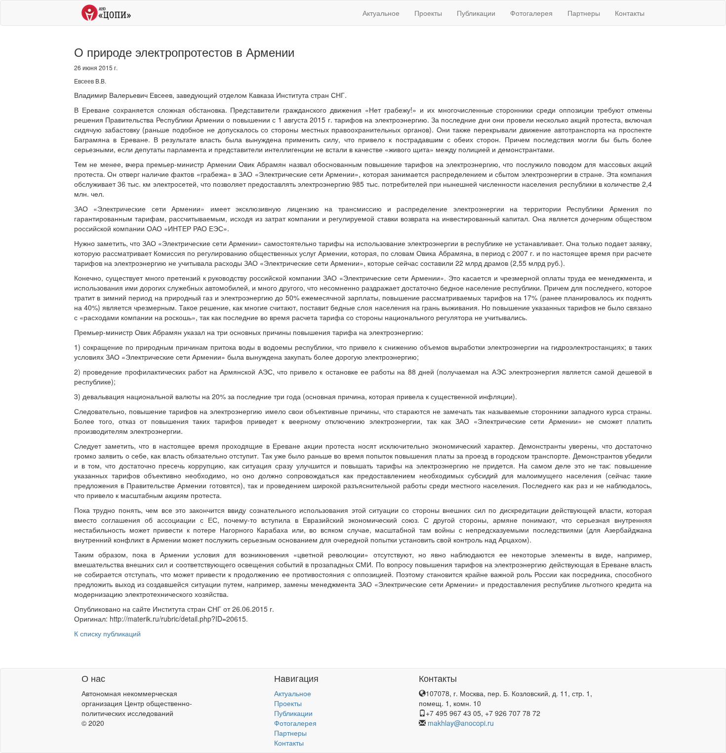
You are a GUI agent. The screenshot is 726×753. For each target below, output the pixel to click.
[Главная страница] (106, 12)
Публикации (476, 13)
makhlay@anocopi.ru (461, 723)
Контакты (630, 13)
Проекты (428, 13)
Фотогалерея (531, 13)
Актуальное (381, 13)
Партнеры (583, 13)
